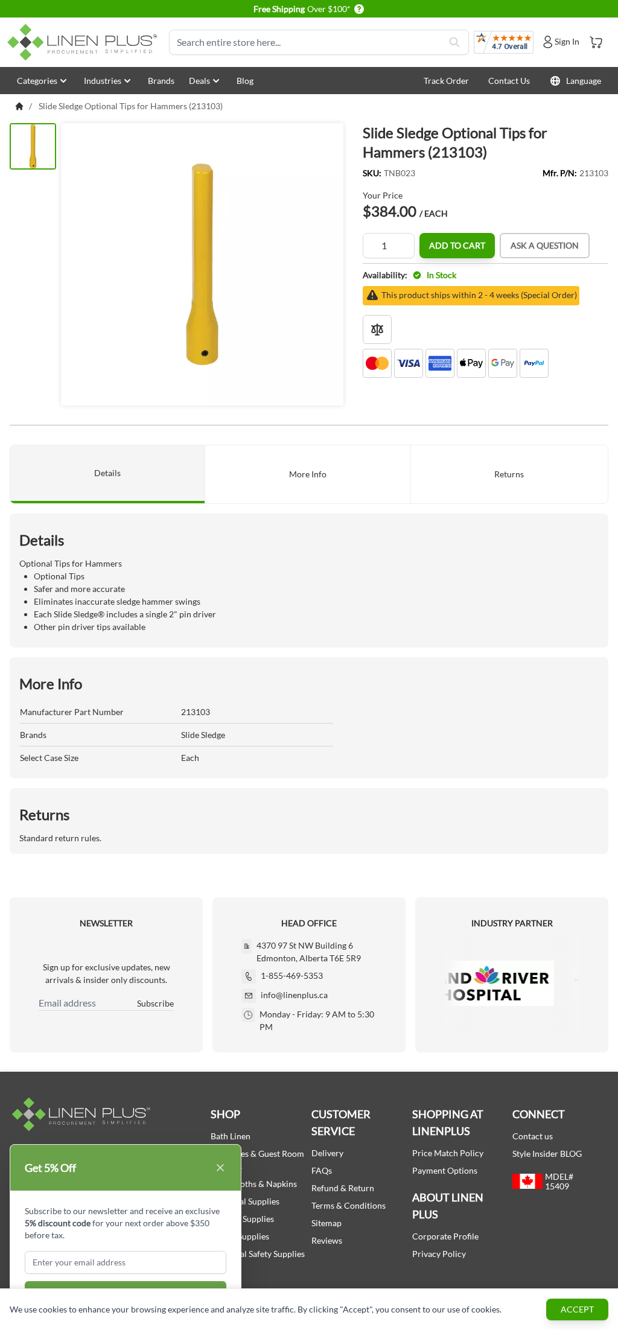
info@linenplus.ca (294, 995)
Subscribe (155, 1003)
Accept (577, 1309)
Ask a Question (545, 245)
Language (583, 80)
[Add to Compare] (377, 329)
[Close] (220, 1168)
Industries (102, 80)
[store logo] (84, 42)
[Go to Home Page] (19, 106)
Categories (37, 80)
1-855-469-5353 (292, 975)
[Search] (454, 42)
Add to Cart (457, 245)
